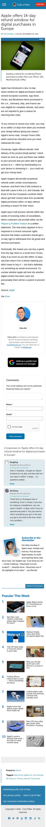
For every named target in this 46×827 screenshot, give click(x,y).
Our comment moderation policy (18, 801)
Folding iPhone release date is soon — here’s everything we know (15, 680)
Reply (12, 483)
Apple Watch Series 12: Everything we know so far (34, 604)
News (41, 39)
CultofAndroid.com (14, 345)
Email (9, 414)
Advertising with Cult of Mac (16, 789)
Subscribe (40, 4)
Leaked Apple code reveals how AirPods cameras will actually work (35, 695)
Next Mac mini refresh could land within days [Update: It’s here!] (15, 620)
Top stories (35, 779)
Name (9, 404)
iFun (7, 296)
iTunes (20, 779)
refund (27, 779)
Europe (40, 775)
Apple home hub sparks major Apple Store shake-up (15, 709)
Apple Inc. (28, 775)
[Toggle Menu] (4, 4)
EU (34, 775)
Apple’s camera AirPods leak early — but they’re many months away (15, 739)
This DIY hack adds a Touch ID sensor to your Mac (15, 649)
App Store (18, 775)
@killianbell (27, 347)
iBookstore (11, 779)
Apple (12, 290)
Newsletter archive (35, 586)
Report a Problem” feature (14, 223)
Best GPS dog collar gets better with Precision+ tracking (34, 723)
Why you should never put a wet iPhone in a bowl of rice (34, 665)
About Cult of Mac (32, 795)
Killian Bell (9, 34)
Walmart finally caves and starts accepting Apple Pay (35, 634)
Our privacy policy (12, 795)
